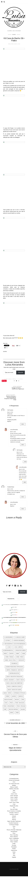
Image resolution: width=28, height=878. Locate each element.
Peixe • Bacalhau (19, 702)
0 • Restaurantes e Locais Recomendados (14, 643)
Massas (17, 699)
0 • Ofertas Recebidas (18, 640)
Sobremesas (14, 850)
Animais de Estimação (14, 780)
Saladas (23, 709)
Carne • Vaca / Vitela (14, 802)
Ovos (6, 702)
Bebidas (14, 785)
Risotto (14, 848)
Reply (22, 424)
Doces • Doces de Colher (14, 689)
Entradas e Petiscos (19, 693)
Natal (23, 699)
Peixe (11, 702)
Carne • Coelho (14, 799)
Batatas (12, 653)
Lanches (14, 696)
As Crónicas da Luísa (14, 783)
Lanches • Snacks (14, 814)
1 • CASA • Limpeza (17, 647)
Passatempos (14, 831)
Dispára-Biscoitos (14, 673)
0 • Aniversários (8, 637)
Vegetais (15, 744)
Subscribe (20, 372)
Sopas (11, 712)
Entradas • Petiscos (14, 812)
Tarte (14, 853)
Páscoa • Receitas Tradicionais (14, 829)
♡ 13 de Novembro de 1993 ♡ (15, 723)
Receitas (14, 845)
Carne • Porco (19, 656)
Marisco (21, 696)
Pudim (14, 843)
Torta (14, 855)
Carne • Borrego (14, 795)
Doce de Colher (14, 809)
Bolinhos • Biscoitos (14, 788)
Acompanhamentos (8, 650)
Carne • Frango (9, 656)
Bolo (14, 790)
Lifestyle (14, 816)
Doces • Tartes (7, 693)
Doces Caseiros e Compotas (14, 811)
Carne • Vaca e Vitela (10, 660)
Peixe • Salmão (14, 841)
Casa (14, 34)
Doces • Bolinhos (9, 679)
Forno (7, 696)
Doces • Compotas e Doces (14, 686)
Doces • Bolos (20, 679)
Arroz (5, 653)
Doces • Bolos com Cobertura (14, 683)
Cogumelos (14, 663)
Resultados (14, 846)
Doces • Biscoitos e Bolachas (14, 676)
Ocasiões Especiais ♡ (15, 720)
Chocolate (21, 660)
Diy (15, 731)
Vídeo (17, 712)
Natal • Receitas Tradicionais (14, 821)
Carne (23, 653)
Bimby (17, 653)
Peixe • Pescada (21, 706)
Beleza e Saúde (14, 787)
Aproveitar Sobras (21, 650)
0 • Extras (7, 640)
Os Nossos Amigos (14, 824)
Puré (5, 709)
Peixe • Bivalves (14, 836)
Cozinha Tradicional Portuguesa (14, 666)
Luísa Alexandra (14, 429)
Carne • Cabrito (14, 797)
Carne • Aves (14, 793)
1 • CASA (9, 647)
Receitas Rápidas (13, 709)
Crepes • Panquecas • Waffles (14, 670)
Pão (14, 828)
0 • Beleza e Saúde (20, 637)
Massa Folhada (8, 699)
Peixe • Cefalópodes (9, 706)
